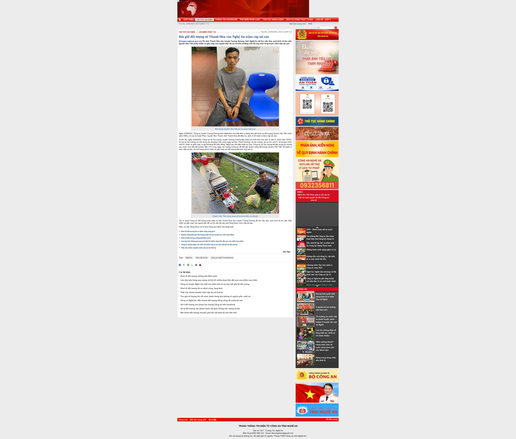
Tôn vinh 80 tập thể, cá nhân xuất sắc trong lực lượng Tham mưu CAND (320, 245)
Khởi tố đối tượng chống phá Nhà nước (196, 238)
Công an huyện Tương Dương (222, 257)
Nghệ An (189, 257)
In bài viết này (200, 265)
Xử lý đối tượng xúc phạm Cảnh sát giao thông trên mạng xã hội (210, 308)
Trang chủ (183, 420)
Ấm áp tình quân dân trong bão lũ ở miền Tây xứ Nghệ (325, 296)
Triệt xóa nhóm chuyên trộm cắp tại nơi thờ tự (198, 248)
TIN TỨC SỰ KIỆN (187, 32)
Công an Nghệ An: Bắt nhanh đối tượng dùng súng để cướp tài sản (211, 300)
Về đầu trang (332, 419)
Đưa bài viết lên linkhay (184, 265)
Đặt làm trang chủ (298, 24)
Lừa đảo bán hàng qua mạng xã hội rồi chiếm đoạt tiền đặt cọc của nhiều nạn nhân (212, 241)
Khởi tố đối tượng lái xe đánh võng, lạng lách (198, 231)
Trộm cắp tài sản (201, 257)
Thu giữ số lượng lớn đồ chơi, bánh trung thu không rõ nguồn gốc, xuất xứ (215, 296)
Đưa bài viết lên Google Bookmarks (188, 265)
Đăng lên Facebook (180, 265)
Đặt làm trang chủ (198, 420)
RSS (310, 24)
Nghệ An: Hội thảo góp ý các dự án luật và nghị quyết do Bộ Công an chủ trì (314, 197)
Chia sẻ (196, 265)
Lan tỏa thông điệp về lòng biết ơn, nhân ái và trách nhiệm (326, 333)
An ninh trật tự (207, 32)
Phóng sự (302, 289)
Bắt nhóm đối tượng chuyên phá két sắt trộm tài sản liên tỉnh (208, 313)
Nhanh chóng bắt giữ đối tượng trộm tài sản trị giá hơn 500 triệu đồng (207, 235)
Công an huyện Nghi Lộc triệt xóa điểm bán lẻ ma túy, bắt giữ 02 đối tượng (209, 245)
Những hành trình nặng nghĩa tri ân (321, 250)
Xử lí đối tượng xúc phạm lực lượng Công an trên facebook (207, 304)
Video (300, 192)
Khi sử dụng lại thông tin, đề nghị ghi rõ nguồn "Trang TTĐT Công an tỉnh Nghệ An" (268, 436)
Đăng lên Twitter (192, 265)
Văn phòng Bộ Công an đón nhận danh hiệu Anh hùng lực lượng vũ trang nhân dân (320, 239)
